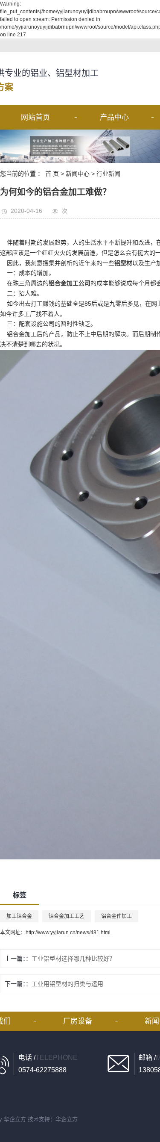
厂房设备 (77, 1021)
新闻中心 (78, 173)
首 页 (52, 173)
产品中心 (114, 117)
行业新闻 (108, 173)
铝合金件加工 (116, 916)
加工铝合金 (19, 916)
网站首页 (35, 117)
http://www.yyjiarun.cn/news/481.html (68, 932)
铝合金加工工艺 (66, 916)
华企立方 (15, 1119)
